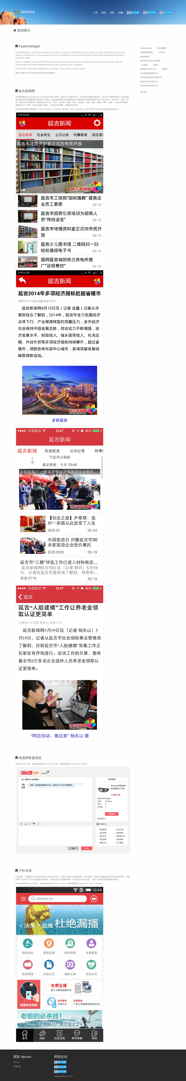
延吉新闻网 (161, 48)
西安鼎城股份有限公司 (149, 73)
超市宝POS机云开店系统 (150, 61)
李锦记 (155, 65)
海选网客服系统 (146, 52)
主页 (95, 12)
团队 (112, 12)
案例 (104, 12)
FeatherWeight (146, 48)
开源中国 (17, 1066)
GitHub (16, 1062)
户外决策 (161, 52)
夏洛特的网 (144, 57)
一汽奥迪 (143, 65)
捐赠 (121, 12)
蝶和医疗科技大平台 (148, 69)
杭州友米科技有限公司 (149, 86)
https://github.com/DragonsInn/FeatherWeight (35, 73)
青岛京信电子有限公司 (149, 82)
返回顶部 (143, 92)
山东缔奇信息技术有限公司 (151, 77)
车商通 (164, 69)
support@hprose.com (63, 1076)
